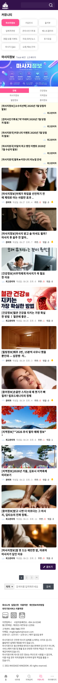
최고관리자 (51, 112)
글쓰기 (49, 566)
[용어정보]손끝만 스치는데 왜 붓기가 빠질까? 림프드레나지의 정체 (23, 394)
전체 (14, 90)
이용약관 (24, 604)
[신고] (52, 201)
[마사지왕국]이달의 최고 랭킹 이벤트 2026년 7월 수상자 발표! (23, 147)
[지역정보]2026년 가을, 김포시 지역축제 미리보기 (24, 473)
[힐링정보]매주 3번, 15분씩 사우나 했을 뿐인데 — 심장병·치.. (24, 354)
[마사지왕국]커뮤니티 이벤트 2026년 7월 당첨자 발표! (24, 134)
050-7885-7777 (18, 628)
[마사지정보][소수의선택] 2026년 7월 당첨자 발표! (24, 107)
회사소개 (6, 604)
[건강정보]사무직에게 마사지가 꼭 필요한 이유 (23, 275)
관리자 (8, 202)
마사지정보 (14, 95)
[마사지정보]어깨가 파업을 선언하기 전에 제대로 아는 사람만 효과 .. (23, 195)
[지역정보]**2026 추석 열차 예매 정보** (24, 433)
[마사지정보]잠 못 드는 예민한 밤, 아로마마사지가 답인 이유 (24, 552)
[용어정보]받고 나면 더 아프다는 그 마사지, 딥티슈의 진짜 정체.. (24, 513)
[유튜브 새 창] (22, 615)
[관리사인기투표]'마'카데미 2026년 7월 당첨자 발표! (24, 121)
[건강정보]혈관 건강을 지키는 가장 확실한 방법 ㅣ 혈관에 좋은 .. (23, 314)
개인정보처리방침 (36, 604)
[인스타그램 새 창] (14, 615)
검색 (48, 586)
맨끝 (36, 577)
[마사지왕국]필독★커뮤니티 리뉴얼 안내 (21, 159)
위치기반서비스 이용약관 (12, 608)
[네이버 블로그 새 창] (5, 615)
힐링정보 (14, 100)
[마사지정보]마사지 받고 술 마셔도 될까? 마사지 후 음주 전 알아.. (24, 235)
